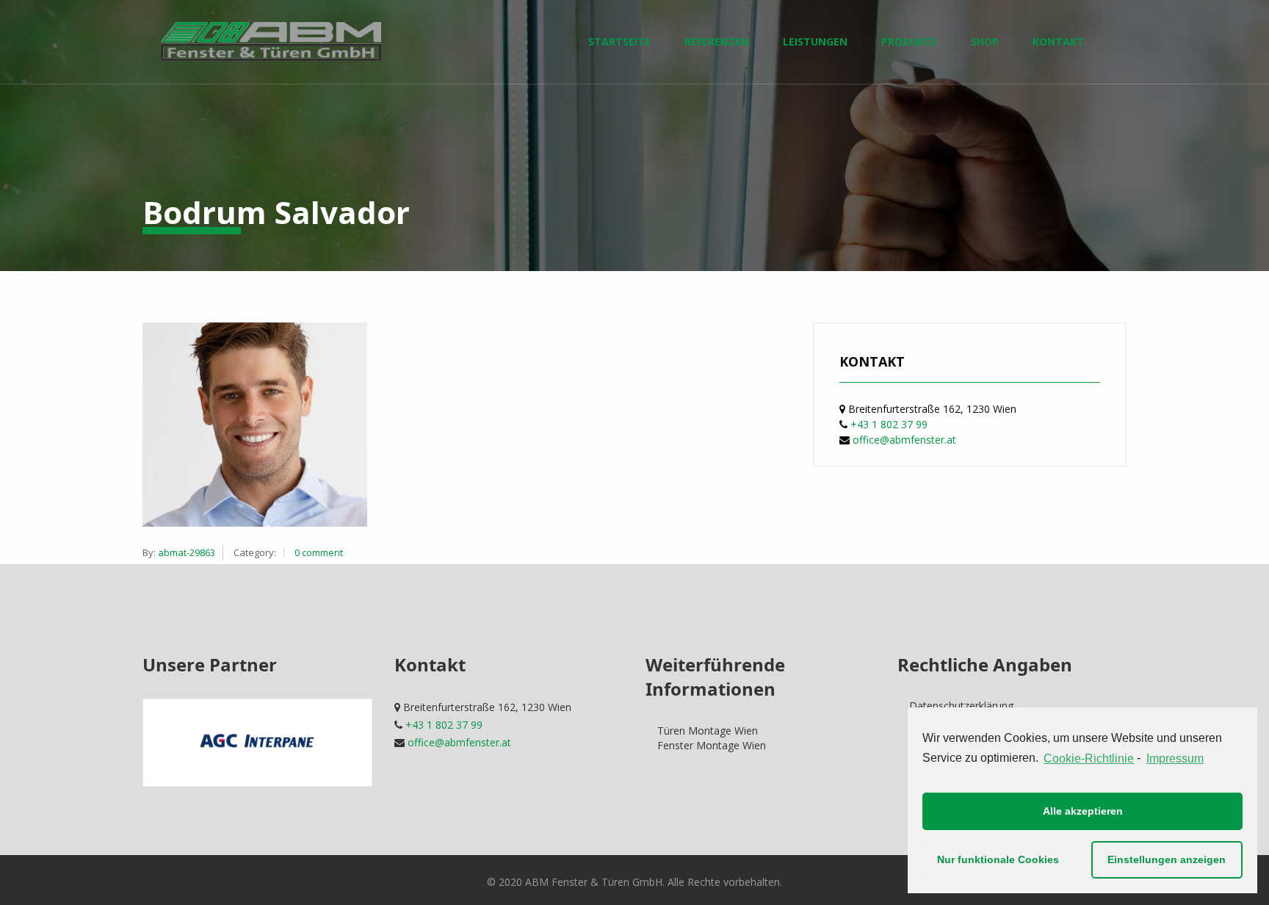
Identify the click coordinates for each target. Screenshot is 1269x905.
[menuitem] (271, 42)
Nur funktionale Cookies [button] (998, 859)
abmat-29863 (186, 552)
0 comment (318, 552)
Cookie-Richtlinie (1089, 758)
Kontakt (1058, 41)
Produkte (909, 41)
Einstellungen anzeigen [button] (1166, 859)
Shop (985, 41)
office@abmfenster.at (904, 440)
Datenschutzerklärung (961, 706)
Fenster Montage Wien (711, 745)
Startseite (619, 41)
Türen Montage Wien (707, 731)
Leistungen (815, 41)
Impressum (1174, 758)
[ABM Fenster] (271, 41)
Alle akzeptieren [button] (1083, 811)
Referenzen (716, 41)
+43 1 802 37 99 (889, 424)
